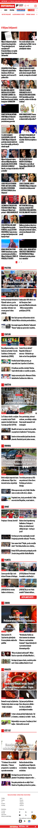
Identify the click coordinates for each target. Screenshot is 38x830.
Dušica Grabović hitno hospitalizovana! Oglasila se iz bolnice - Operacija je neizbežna (27, 766)
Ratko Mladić (6, 14)
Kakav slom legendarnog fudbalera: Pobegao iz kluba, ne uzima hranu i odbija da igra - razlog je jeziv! (27, 526)
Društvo (19, 395)
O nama (3, 811)
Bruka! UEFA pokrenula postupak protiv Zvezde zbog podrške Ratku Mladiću (23, 552)
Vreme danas (30, 14)
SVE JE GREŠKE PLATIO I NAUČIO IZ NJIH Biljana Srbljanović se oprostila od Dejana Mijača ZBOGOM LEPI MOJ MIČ (27, 164)
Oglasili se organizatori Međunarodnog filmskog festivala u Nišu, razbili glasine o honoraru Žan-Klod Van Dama (19, 619)
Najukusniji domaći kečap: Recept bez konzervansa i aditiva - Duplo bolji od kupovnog (19, 685)
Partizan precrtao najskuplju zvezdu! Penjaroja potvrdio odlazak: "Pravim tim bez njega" (23, 537)
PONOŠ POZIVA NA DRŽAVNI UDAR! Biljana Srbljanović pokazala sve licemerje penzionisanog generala (8, 117)
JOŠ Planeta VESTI (27, 597)
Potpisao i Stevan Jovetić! (9, 521)
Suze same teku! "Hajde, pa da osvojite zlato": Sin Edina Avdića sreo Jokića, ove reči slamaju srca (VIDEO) (23, 545)
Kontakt (3, 813)
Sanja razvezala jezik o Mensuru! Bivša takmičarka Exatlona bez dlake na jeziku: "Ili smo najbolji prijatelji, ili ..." (23, 377)
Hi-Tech (21, 698)
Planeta (4, 570)
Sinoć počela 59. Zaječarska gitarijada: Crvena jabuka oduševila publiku (9, 639)
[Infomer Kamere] (19, 5)
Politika (12, 10)
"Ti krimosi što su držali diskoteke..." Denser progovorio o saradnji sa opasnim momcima (9, 766)
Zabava (21, 802)
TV (1, 802)
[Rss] (27, 815)
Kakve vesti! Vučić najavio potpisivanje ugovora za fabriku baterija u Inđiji (19, 400)
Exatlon (4, 345)
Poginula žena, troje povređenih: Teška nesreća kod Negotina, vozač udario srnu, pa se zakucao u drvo (23, 499)
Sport (21, 798)
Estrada (19, 741)
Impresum (3, 814)
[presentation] (1, 10)
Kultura (19, 613)
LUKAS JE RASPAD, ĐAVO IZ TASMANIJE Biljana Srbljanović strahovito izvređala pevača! (27, 186)
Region (19, 456)
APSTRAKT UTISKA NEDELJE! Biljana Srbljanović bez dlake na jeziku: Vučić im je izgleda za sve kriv (27, 138)
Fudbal (21, 517)
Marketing (3, 809)
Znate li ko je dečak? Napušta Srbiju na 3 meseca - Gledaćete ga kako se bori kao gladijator (27, 352)
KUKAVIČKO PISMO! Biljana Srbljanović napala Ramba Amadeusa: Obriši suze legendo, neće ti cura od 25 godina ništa (8, 73)
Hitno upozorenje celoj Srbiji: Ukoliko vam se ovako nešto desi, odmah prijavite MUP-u (23, 491)
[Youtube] (21, 815)
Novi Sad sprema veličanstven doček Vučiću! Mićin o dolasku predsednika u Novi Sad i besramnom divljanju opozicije (23, 319)
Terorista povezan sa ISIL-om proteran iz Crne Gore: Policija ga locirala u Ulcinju (27, 482)
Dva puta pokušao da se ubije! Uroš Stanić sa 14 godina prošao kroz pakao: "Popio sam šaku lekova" (23, 784)
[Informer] (25, 6)
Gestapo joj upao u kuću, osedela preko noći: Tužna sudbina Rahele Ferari (23, 661)
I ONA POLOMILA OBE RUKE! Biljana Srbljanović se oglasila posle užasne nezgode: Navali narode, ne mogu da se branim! (28, 71)
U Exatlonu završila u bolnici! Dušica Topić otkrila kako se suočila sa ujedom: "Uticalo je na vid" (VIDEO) (24, 369)
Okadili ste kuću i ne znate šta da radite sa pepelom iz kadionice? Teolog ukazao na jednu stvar (24, 430)
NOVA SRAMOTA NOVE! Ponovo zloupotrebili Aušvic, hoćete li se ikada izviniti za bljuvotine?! (27, 116)
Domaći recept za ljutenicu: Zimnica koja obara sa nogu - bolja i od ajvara (10, 704)
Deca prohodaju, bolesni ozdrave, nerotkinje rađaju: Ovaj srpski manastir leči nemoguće (28, 421)
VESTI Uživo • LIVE (23, 826)
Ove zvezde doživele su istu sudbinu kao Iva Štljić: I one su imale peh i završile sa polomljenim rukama (27, 45)
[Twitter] (27, 812)
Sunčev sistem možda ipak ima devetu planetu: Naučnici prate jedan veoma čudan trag (23, 438)
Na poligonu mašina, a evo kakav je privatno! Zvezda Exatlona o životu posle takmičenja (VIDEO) (9, 352)
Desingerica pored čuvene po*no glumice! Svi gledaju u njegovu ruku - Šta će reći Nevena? (23, 776)
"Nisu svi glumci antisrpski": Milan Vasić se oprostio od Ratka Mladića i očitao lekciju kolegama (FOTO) (22, 654)
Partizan (4, 517)
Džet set (22, 805)
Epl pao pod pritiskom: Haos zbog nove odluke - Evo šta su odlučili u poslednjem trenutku (27, 705)
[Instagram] (34, 812)
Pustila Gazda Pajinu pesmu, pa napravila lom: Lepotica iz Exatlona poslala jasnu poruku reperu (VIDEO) (23, 362)
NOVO (5, 10)
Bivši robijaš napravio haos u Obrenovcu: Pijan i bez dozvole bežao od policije (9, 480)
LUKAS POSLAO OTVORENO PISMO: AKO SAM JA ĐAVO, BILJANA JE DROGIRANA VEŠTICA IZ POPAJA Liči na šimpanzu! (8, 188)
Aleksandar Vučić (19, 14)
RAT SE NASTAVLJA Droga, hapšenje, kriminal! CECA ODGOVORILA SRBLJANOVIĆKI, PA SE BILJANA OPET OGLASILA (27, 209)
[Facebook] (21, 812)
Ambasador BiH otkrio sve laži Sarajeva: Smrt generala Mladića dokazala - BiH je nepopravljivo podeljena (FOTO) (27, 305)
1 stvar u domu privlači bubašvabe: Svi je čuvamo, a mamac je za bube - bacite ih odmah (23, 715)
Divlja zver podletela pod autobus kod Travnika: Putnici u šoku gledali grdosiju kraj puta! (19, 462)
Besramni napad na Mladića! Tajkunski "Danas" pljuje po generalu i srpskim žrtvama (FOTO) (23, 326)
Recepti (19, 680)
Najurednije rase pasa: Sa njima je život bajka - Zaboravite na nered (23, 722)
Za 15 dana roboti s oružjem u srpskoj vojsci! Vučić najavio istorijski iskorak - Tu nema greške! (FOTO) (9, 421)
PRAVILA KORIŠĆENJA (6, 816)
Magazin (22, 803)
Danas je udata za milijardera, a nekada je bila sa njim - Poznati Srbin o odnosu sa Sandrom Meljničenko (19, 746)
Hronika (4, 474)
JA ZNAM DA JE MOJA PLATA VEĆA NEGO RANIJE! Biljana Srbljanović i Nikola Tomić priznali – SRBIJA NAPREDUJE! (9, 209)
